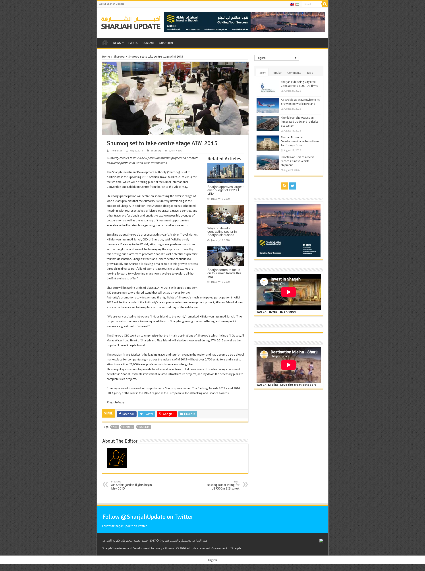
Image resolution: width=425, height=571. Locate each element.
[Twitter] (292, 186)
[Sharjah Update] (131, 22)
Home (106, 56)
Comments (294, 72)
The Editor (116, 150)
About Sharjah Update (111, 4)
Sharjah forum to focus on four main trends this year (224, 273)
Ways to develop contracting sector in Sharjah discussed (222, 231)
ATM (115, 427)
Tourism (144, 427)
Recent (262, 72)
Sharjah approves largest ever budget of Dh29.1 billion (225, 190)
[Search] (325, 4)
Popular (277, 72)
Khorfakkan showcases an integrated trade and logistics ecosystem (299, 121)
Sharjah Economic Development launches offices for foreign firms (300, 141)
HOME (105, 42)
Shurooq (119, 56)
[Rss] (284, 186)
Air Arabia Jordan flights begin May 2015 (131, 485)
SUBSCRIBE (166, 43)
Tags (310, 72)
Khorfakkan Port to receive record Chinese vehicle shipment (297, 161)
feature (128, 427)
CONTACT (149, 43)
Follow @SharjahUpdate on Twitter (147, 517)
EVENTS (133, 43)
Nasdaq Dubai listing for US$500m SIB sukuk (223, 485)
